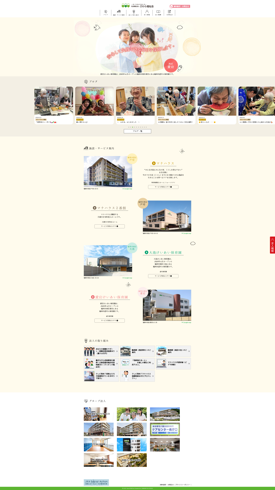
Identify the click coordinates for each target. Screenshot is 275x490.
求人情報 (147, 14)
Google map (128, 188)
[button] (128, 127)
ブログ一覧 (137, 131)
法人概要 (158, 14)
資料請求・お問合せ (181, 6)
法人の (134, 15)
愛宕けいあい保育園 (111, 297)
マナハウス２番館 (111, 208)
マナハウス (165, 163)
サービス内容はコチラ (162, 187)
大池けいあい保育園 (165, 252)
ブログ (105, 14)
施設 (119, 15)
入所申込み (169, 14)
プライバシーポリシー (182, 485)
